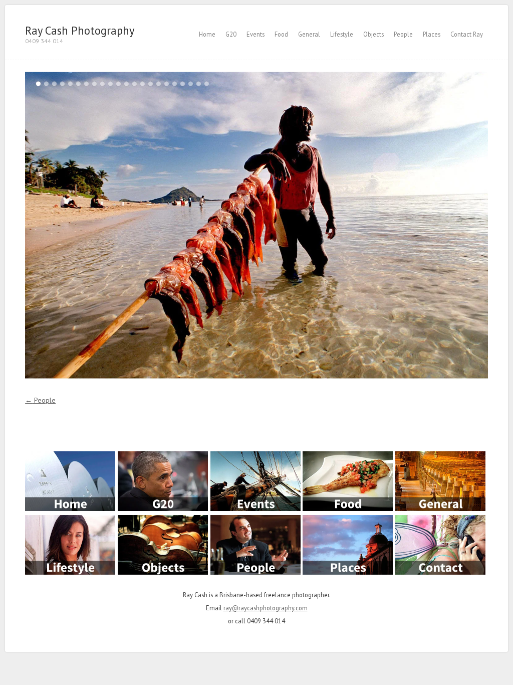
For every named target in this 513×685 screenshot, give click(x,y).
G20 (230, 34)
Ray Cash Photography (79, 30)
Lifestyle (341, 34)
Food (281, 34)
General (309, 34)
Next (372, 225)
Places (431, 34)
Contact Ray (466, 34)
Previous (140, 225)
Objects (373, 34)
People (403, 34)
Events (255, 34)
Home (207, 34)
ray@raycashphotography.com (265, 608)
